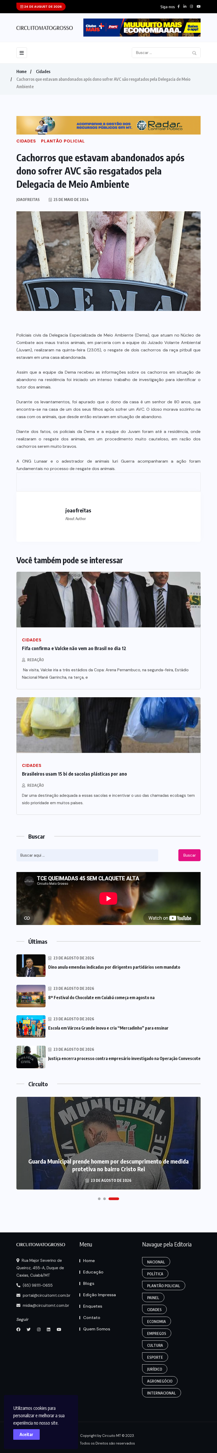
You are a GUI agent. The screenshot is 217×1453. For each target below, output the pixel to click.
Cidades (43, 71)
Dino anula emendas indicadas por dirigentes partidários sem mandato (114, 967)
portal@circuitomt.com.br (46, 1295)
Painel (153, 1297)
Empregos (156, 1333)
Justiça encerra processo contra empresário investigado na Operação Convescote (124, 1058)
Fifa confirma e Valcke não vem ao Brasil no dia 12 (74, 648)
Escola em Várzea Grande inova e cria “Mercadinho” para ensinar (108, 1028)
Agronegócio (160, 1381)
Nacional (156, 1262)
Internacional (161, 1393)
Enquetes (92, 1306)
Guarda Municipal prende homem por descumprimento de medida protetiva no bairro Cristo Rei (108, 1165)
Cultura (155, 1345)
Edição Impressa (99, 1295)
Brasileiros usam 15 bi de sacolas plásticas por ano (74, 774)
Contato (91, 1317)
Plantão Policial (163, 1286)
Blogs (88, 1283)
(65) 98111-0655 (37, 1285)
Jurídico (154, 1369)
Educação (93, 1272)
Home (21, 71)
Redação (35, 660)
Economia (156, 1321)
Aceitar (26, 1434)
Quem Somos (96, 1329)
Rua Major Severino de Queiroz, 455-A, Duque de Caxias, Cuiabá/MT (40, 1268)
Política (155, 1274)
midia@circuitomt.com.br (45, 1305)
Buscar (189, 855)
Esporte (155, 1357)
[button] (99, 1198)
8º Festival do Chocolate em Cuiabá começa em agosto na (101, 997)
